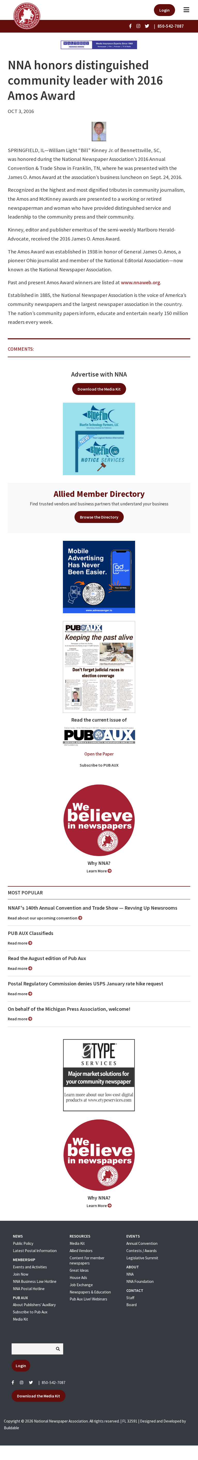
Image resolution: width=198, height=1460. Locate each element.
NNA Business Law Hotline (34, 1281)
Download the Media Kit (99, 389)
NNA (130, 1274)
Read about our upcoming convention (43, 917)
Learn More (97, 870)
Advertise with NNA (99, 374)
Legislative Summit (142, 1257)
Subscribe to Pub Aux (30, 1311)
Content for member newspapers (87, 1260)
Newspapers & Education (90, 1292)
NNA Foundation (140, 1281)
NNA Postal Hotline (29, 1288)
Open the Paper (99, 754)
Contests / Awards (141, 1250)
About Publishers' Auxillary (34, 1304)
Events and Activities (30, 1266)
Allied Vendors (81, 1250)
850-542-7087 (53, 1382)
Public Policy (23, 1243)
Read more (18, 943)
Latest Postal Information (35, 1250)
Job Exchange (81, 1284)
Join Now (20, 1274)
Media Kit (20, 1319)
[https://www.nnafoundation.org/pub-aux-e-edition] (99, 666)
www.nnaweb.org (140, 282)
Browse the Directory (99, 517)
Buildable (11, 1427)
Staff (130, 1297)
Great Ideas (79, 1270)
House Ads (78, 1277)
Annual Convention (142, 1243)
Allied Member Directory (99, 493)
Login (164, 10)
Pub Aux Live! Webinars (88, 1299)
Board (131, 1304)
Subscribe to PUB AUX (99, 765)
